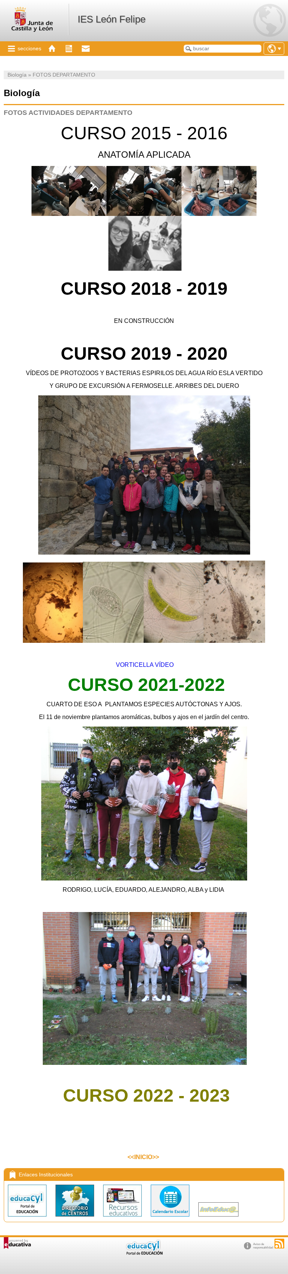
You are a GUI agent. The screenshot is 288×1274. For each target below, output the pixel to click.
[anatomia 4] (163, 214)
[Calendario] (171, 1218)
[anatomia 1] (50, 214)
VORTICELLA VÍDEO (144, 665)
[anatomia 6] (237, 214)
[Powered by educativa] (17, 1243)
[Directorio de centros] (75, 1218)
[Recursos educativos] (123, 1218)
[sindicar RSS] (279, 1243)
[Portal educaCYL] (28, 1218)
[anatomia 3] (125, 214)
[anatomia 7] (145, 268)
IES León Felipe (112, 19)
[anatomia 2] (87, 214)
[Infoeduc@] (218, 1218)
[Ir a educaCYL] (144, 1253)
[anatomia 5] (200, 214)
